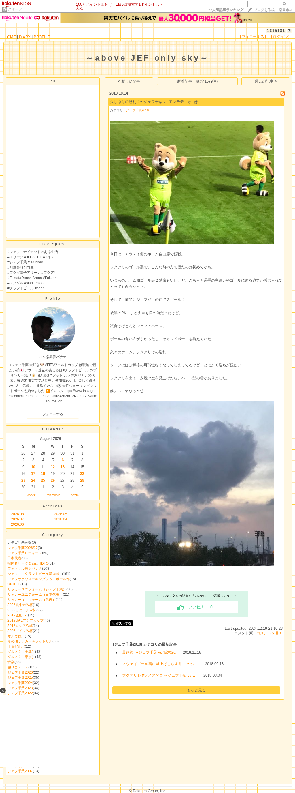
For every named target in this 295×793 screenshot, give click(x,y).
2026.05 (60, 514)
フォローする (52, 414)
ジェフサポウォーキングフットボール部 (38, 579)
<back (31, 495)
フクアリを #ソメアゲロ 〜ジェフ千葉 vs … (159, 675)
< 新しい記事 (129, 81)
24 (33, 480)
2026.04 (60, 519)
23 (23, 480)
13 (62, 467)
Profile (53, 299)
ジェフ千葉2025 (20, 678)
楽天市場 (286, 10)
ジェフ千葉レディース (24, 553)
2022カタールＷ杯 (21, 610)
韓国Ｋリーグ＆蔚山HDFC (27, 563)
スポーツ (15, 9)
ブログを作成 (264, 10)
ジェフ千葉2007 (20, 771)
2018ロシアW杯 (20, 626)
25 (43, 480)
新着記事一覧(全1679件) (197, 81)
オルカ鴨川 (16, 636)
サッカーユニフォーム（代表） (31, 600)
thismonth (53, 495)
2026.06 (17, 524)
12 (53, 467)
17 (33, 473)
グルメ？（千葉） (21, 652)
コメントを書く (269, 633)
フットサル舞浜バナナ (24, 569)
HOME (10, 37)
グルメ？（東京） (21, 657)
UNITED (13, 584)
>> (225, 10)
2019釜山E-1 (17, 615)
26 (53, 480)
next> (75, 495)
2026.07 (17, 519)
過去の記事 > (266, 81)
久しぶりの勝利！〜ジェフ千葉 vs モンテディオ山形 (154, 102)
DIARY (25, 37)
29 (82, 480)
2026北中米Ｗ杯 (20, 605)
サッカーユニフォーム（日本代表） (35, 595)
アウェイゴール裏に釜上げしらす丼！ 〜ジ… (160, 664)
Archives (53, 506)
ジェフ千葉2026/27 (22, 548)
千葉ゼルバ (16, 646)
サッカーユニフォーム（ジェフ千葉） (36, 589)
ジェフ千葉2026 (20, 672)
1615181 (276, 31)
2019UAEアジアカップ (25, 620)
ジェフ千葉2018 (137, 110)
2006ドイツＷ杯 (20, 631)
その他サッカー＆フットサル (29, 641)
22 (82, 473)
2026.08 (17, 514)
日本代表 (14, 558)
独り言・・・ (17, 667)
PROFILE (42, 37)
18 (43, 473)
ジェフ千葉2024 (20, 683)
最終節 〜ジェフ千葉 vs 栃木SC (149, 652)
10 (33, 467)
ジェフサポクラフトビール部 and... (34, 574)
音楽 (10, 662)
